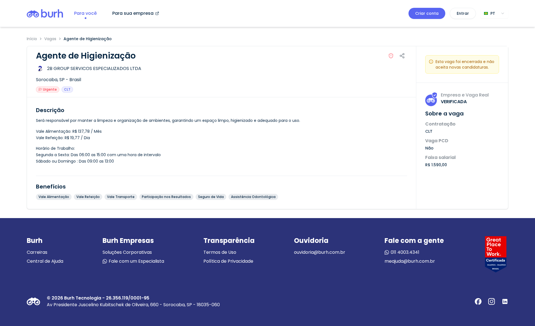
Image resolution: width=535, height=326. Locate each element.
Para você (85, 13)
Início (32, 39)
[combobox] (494, 13)
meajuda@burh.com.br (410, 261)
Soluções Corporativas (127, 252)
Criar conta (427, 13)
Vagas (50, 39)
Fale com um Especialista (136, 261)
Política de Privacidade (228, 261)
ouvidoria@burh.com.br (319, 252)
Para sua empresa (133, 13)
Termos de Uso (219, 252)
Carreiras (37, 252)
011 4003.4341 (405, 252)
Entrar (463, 13)
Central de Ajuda (45, 261)
